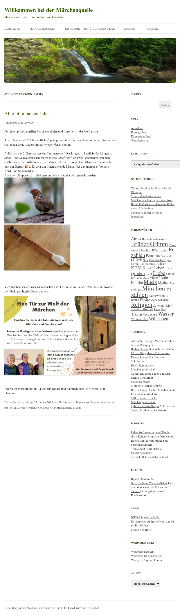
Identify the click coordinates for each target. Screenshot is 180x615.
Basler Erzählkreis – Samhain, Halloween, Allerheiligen (153, 206)
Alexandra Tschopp (142, 341)
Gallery (152, 28)
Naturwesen (157, 295)
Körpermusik (138, 521)
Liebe (159, 272)
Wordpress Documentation (146, 556)
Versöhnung (150, 314)
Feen (149, 255)
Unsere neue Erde (141, 453)
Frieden (94, 402)
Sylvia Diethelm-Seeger (145, 406)
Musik (77, 408)
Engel (163, 249)
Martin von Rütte (141, 530)
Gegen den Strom (141, 374)
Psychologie (148, 299)
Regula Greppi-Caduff (144, 390)
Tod (163, 309)
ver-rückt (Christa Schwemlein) (149, 457)
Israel (152, 264)
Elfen (155, 250)
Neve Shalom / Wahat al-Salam (149, 483)
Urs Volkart (65, 402)
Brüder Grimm (149, 243)
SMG (17, 408)
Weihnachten (139, 319)
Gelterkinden (167, 256)
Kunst (147, 267)
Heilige (144, 264)
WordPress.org (139, 140)
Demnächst (82, 402)
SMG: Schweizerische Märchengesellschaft (144, 400)
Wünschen (158, 318)
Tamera (135, 491)
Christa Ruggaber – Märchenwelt (150, 353)
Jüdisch (161, 263)
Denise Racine (139, 357)
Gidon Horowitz (140, 382)
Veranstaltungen (42, 28)
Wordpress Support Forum (146, 560)
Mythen (163, 282)
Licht (149, 274)
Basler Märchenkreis (154, 239)
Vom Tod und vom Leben (146, 196)
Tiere (157, 309)
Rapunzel (163, 299)
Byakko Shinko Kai (143, 479)
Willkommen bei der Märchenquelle (48, 9)
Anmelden (137, 128)
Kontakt (130, 28)
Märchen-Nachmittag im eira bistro (152, 200)
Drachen (145, 249)
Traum (136, 314)
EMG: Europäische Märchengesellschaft (143, 367)
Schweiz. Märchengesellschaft (152, 307)
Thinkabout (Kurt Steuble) (146, 449)
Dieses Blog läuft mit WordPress (21, 608)
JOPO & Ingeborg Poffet (145, 517)
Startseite (12, 28)
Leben (158, 268)
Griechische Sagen (160, 260)
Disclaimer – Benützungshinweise (90, 28)
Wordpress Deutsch (142, 551)
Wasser (166, 313)
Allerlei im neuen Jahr (26, 113)
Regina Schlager (141, 441)
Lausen (67, 408)
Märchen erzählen (152, 291)
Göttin (135, 264)
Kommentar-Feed (141, 136)
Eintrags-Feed (139, 132)
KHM (136, 268)
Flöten (58, 408)
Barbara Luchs (139, 349)
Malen (146, 277)
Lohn (138, 278)
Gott (145, 260)
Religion (141, 304)
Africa (136, 238)
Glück (136, 260)
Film (157, 255)
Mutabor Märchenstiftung (146, 386)
